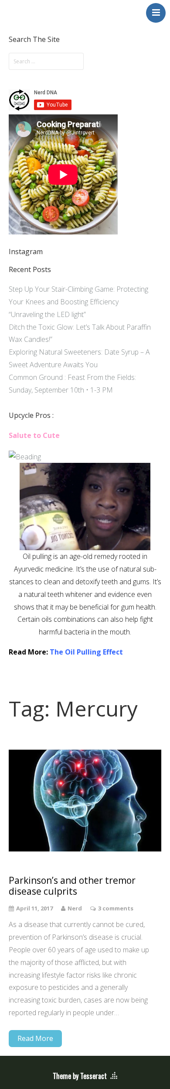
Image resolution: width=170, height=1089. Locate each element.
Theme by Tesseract (80, 1076)
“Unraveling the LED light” (47, 314)
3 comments (115, 908)
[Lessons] (25, 457)
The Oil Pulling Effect (86, 652)
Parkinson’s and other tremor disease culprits (72, 886)
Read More (35, 1038)
